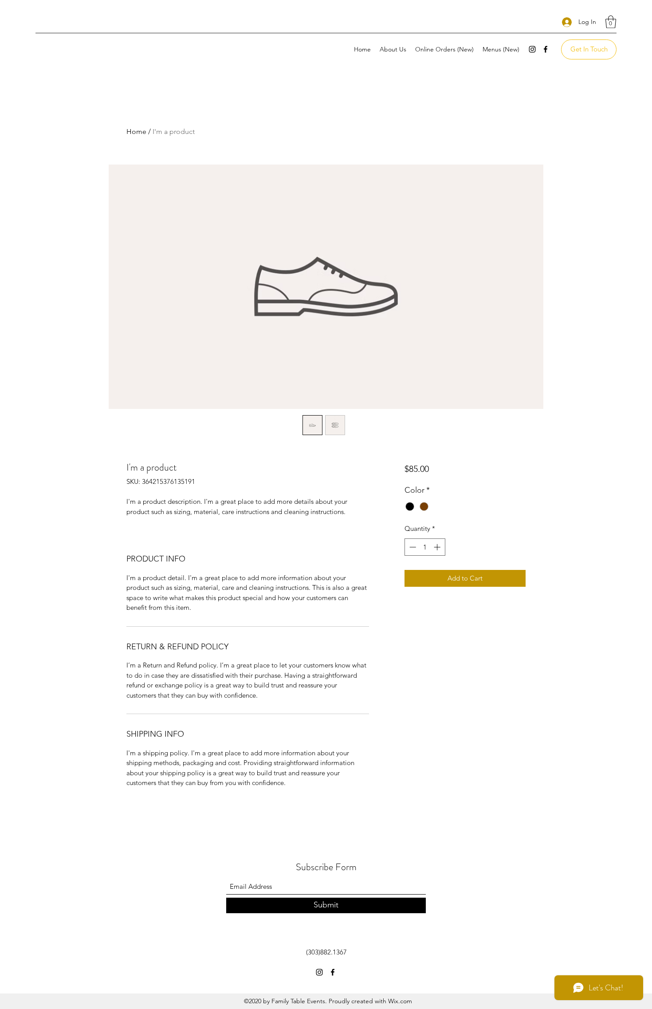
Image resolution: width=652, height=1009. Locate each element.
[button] (610, 22)
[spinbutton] (424, 547)
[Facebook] (545, 49)
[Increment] (438, 547)
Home (136, 131)
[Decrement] (412, 547)
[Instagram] (532, 49)
